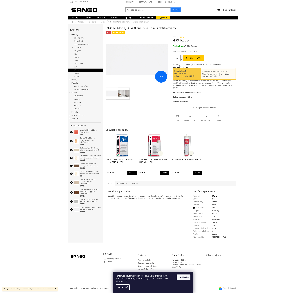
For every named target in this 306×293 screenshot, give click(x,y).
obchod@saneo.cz (180, 67)
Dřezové (77, 109)
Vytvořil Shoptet (229, 288)
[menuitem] (75, 17)
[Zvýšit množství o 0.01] (181, 56)
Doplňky (74, 112)
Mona (76, 70)
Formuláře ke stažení (146, 269)
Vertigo (77, 57)
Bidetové (77, 105)
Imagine (77, 51)
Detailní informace (180, 102)
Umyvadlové (79, 96)
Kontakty (130, 2)
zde (126, 281)
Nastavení (123, 287)
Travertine (78, 63)
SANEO (110, 262)
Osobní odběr (178, 255)
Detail (132, 173)
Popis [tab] (110, 183)
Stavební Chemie (78, 115)
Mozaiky (74, 83)
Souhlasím (183, 277)
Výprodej (75, 118)
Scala (76, 73)
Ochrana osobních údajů (148, 266)
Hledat (175, 10)
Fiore (76, 54)
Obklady (74, 34)
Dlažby (74, 80)
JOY (75, 67)
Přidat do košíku (195, 58)
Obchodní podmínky (166, 2)
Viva (76, 60)
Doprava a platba (146, 2)
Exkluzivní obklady (81, 44)
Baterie (74, 92)
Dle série (77, 47)
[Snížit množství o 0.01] (181, 59)
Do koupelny (79, 38)
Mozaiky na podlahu (82, 89)
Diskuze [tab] (135, 183)
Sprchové (77, 102)
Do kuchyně (78, 41)
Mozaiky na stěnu (81, 86)
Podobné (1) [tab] (122, 183)
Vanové (77, 99)
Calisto (77, 76)
